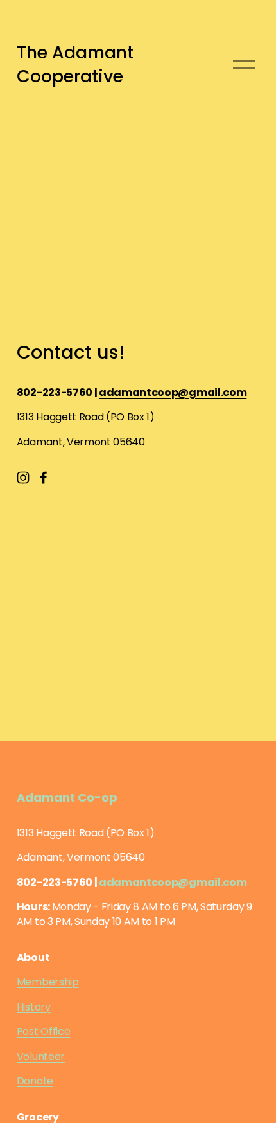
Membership (48, 982)
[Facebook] (43, 477)
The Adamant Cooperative (75, 64)
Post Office (43, 1032)
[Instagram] (23, 477)
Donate (35, 1081)
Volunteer (41, 1057)
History (34, 1007)
